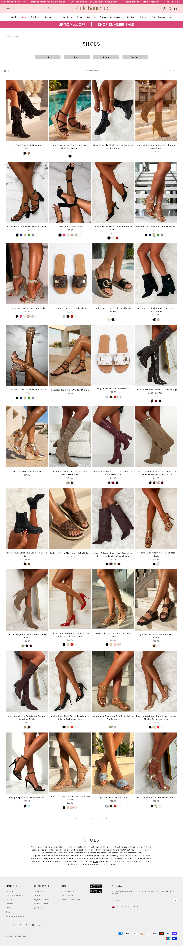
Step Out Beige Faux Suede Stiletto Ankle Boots (27, 636)
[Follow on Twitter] (13, 925)
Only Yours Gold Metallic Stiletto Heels (156, 797)
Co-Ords (131, 17)
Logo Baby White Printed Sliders (113, 388)
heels (55, 853)
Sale (24, 17)
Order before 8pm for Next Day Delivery (101, 2)
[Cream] (113, 238)
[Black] (25, 153)
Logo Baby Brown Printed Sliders (70, 308)
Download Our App (15, 916)
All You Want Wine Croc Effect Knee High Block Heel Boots (113, 473)
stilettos (132, 853)
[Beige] (109, 320)
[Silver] (76, 235)
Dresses (91, 17)
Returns (9, 904)
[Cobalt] (21, 235)
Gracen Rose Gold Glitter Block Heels (27, 308)
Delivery (10, 899)
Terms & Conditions (70, 899)
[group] (91, 27)
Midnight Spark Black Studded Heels (27, 797)
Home (8, 36)
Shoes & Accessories (162, 17)
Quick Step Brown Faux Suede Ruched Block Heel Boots (26, 717)
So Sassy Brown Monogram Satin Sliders (70, 553)
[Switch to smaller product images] (9, 70)
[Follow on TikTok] (39, 925)
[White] (76, 316)
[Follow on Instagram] (20, 925)
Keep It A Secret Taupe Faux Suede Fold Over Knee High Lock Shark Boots (156, 473)
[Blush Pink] (115, 644)
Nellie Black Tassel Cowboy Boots (27, 145)
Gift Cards (39, 908)
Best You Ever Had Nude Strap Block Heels (27, 390)
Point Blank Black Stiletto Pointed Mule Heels (113, 228)
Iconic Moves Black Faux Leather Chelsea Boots (26, 554)
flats (38, 858)
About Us (10, 891)
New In (14, 17)
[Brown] (68, 316)
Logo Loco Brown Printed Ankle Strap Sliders (156, 636)
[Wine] (156, 401)
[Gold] (25, 235)
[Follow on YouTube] (33, 925)
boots (95, 861)
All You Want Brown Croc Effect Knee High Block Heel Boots (156, 391)
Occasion (49, 17)
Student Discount (42, 904)
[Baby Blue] (28, 806)
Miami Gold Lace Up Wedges (27, 471)
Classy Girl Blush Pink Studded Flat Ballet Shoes (70, 798)
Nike (106, 858)
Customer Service (14, 895)
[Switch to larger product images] (5, 70)
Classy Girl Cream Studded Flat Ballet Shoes (113, 635)
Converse (117, 858)
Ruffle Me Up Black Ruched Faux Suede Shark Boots (156, 309)
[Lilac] (32, 235)
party (105, 855)
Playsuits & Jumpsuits (111, 17)
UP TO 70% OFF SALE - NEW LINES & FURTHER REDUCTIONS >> (55, 2)
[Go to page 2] (106, 818)
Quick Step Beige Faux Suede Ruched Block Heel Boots (70, 473)
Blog (8, 912)
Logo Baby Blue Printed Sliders (113, 797)
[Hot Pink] (64, 235)
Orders (37, 895)
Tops (79, 17)
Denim (143, 17)
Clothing (35, 17)
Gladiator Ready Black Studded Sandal (70, 390)
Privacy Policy (67, 891)
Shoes (15, 36)
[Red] (117, 238)
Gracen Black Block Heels (70, 226)
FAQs (8, 908)
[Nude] (68, 235)
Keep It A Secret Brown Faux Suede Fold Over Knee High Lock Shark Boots (113, 554)
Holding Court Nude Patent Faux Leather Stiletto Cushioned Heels (156, 717)
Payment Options (42, 899)
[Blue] (64, 316)
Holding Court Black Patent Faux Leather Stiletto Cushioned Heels (70, 717)
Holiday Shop (65, 17)
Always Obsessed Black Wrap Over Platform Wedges (70, 146)
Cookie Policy (67, 895)
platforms (42, 855)
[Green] (28, 235)
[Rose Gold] (72, 235)
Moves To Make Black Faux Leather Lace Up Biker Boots (113, 146)
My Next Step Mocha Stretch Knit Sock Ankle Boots (156, 146)
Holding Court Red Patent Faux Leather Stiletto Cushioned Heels (70, 635)
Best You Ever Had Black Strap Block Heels (27, 226)
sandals (138, 858)
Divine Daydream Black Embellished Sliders (113, 309)
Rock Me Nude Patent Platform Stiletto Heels (156, 554)
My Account (39, 891)
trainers (71, 858)
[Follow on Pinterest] (26, 925)
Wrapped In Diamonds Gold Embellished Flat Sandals (113, 717)
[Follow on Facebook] (7, 925)
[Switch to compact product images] (13, 70)
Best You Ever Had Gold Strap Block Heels (156, 226)
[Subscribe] (175, 900)
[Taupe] (28, 153)
